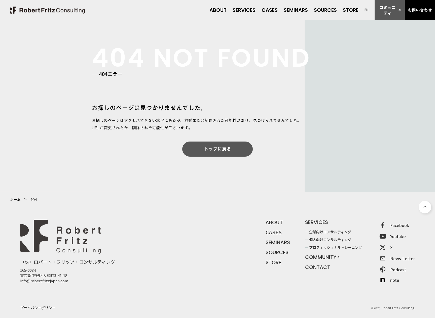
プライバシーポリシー (37, 307)
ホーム (15, 199)
